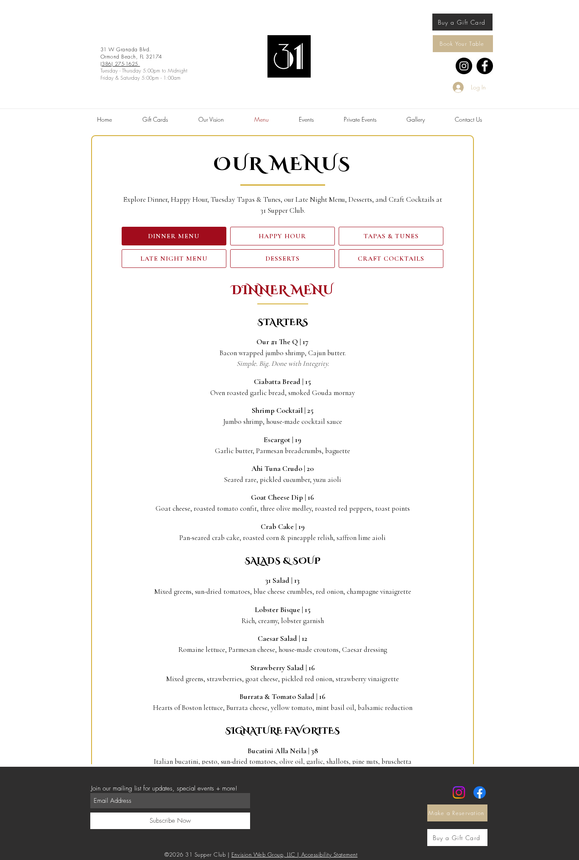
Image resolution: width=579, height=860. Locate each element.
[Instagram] (464, 66)
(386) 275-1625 (120, 63)
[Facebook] (484, 66)
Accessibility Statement (329, 854)
